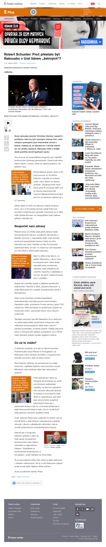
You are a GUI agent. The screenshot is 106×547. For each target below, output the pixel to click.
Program (42, 4)
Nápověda (57, 511)
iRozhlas (33, 4)
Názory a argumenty (28, 63)
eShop (10, 518)
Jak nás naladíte (59, 508)
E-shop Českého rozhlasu (84, 277)
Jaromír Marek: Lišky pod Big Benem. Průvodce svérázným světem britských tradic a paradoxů (93, 130)
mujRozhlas (52, 4)
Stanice (61, 4)
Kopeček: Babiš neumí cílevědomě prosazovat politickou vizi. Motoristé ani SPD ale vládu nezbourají (93, 173)
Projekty (77, 18)
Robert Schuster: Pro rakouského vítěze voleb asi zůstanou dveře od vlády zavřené (20, 261)
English (95, 536)
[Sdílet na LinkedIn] (6, 149)
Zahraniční (9, 18)
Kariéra (55, 518)
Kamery (86, 14)
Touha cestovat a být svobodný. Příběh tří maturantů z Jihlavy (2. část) (93, 144)
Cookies (64, 536)
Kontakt (56, 521)
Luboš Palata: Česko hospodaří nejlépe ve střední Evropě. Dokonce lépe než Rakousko (20, 177)
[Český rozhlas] (13, 3)
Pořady (34, 18)
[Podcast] (6, 130)
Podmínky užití (86, 536)
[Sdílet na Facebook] (6, 137)
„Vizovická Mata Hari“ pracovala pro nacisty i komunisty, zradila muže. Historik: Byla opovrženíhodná (92, 191)
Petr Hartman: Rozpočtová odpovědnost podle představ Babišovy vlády (92, 225)
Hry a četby (77, 87)
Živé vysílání (77, 102)
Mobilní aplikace (37, 518)
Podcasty (34, 514)
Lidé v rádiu (57, 514)
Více (99, 18)
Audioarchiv (87, 12)
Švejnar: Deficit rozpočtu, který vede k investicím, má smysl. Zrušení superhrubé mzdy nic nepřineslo (20, 384)
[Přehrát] (8, 123)
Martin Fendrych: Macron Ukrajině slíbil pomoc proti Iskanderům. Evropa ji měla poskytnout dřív (93, 239)
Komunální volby (14, 511)
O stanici (67, 18)
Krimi (75, 91)
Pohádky (76, 95)
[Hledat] (99, 3)
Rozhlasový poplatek (61, 524)
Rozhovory (88, 18)
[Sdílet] (10, 130)
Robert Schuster (23, 477)
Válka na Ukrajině (14, 508)
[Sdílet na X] (6, 143)
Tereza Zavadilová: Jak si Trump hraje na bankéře (93, 265)
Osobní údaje (74, 536)
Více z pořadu (79, 218)
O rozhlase (71, 4)
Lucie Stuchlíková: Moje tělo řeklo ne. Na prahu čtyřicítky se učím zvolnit (93, 157)
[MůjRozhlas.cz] (8, 72)
